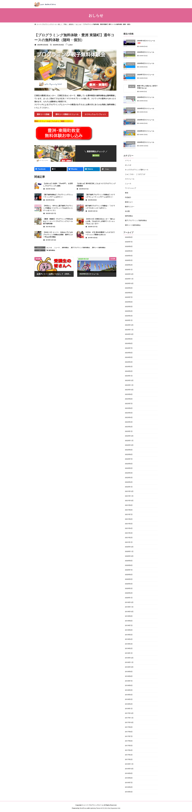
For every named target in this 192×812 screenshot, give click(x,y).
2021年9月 (129, 505)
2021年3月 (129, 533)
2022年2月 (129, 482)
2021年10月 (129, 500)
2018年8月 (129, 676)
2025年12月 (129, 274)
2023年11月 (129, 385)
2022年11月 (129, 440)
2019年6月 (129, 630)
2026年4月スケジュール (145, 119)
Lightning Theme (95, 808)
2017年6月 (129, 741)
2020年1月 (129, 597)
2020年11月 (129, 551)
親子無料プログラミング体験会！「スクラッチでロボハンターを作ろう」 (100, 206)
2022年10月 (129, 445)
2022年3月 (129, 477)
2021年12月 (129, 491)
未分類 (127, 211)
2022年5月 (129, 468)
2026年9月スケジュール (145, 52)
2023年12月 (129, 380)
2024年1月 (129, 376)
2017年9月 (129, 727)
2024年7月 (129, 348)
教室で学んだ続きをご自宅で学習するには (147, 87)
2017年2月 (129, 759)
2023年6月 (129, 408)
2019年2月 (129, 648)
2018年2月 (129, 704)
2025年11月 (129, 279)
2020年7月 (129, 570)
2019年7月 (129, 625)
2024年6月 (129, 352)
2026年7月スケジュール (145, 74)
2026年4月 (129, 255)
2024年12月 (129, 325)
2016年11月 (129, 764)
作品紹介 (128, 197)
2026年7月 (129, 242)
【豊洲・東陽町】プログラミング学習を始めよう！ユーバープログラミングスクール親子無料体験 (58, 221)
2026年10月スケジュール (146, 41)
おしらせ (49, 247)
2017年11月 (129, 718)
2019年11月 (129, 607)
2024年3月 (129, 366)
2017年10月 (129, 722)
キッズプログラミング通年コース (136, 169)
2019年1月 (129, 653)
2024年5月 (129, 357)
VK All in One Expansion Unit (111, 808)
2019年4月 (129, 639)
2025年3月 (129, 315)
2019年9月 (129, 616)
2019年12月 (129, 602)
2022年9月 (129, 450)
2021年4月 (129, 528)
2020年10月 (129, 556)
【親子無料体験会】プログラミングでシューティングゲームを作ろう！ (58, 195)
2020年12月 (129, 547)
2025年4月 (129, 311)
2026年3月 (129, 260)
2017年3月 (129, 755)
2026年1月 (129, 269)
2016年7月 (129, 782)
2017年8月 (129, 731)
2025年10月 (129, 283)
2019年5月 (129, 634)
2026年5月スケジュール (145, 108)
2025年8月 (129, 292)
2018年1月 (129, 708)
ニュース (57, 247)
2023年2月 (129, 426)
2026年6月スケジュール (145, 97)
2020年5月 (129, 579)
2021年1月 (129, 542)
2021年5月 (129, 523)
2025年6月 (129, 302)
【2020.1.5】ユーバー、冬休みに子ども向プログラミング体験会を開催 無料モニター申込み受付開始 (58, 234)
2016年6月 (129, 787)
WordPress (83, 808)
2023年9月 (129, 394)
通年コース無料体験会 (98, 247)
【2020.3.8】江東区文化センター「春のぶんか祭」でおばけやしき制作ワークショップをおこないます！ (100, 221)
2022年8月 (129, 454)
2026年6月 (129, 246)
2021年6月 (129, 519)
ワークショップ (130, 188)
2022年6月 (129, 463)
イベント (128, 160)
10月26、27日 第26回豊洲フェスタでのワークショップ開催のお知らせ (100, 233)
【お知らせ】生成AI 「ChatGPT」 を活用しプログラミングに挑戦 (58, 184)
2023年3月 (129, 422)
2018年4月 (129, 694)
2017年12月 (129, 713)
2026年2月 (129, 265)
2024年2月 (129, 371)
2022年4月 (129, 473)
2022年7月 (129, 459)
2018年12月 (129, 657)
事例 (126, 192)
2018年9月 (129, 671)
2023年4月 (129, 417)
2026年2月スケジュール (145, 142)
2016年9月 (129, 773)
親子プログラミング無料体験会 (80, 247)
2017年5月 (129, 745)
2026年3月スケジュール (145, 131)
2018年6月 (129, 685)
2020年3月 (129, 588)
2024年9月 (129, 339)
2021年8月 (129, 510)
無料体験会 (65, 247)
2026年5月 (129, 251)
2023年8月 (129, 399)
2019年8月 (129, 621)
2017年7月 (129, 736)
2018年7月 (129, 681)
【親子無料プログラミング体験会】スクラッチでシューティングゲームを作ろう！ (100, 195)
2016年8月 (129, 778)
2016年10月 (129, 768)
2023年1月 (129, 431)
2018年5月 (129, 690)
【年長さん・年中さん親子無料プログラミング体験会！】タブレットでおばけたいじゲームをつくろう (58, 207)
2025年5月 (129, 306)
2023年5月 (129, 413)
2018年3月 (129, 699)
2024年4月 (129, 362)
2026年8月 (129, 237)
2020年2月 (129, 593)
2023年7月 (129, 403)
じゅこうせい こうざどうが (135, 174)
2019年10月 (129, 611)
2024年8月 (129, 343)
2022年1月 (129, 486)
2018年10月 (129, 667)
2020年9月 (129, 560)
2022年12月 (129, 436)
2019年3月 (129, 644)
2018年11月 (129, 662)
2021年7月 (129, 514)
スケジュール (129, 179)
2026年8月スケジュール (145, 63)
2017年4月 (129, 750)
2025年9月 (129, 288)
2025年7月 (129, 297)
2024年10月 (129, 334)
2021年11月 (129, 496)
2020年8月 (129, 565)
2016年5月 (129, 791)
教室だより (129, 202)
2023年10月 (129, 389)
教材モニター (129, 206)
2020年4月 (129, 584)
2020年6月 (129, 574)
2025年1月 (129, 320)
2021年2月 (129, 537)
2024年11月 (129, 329)
